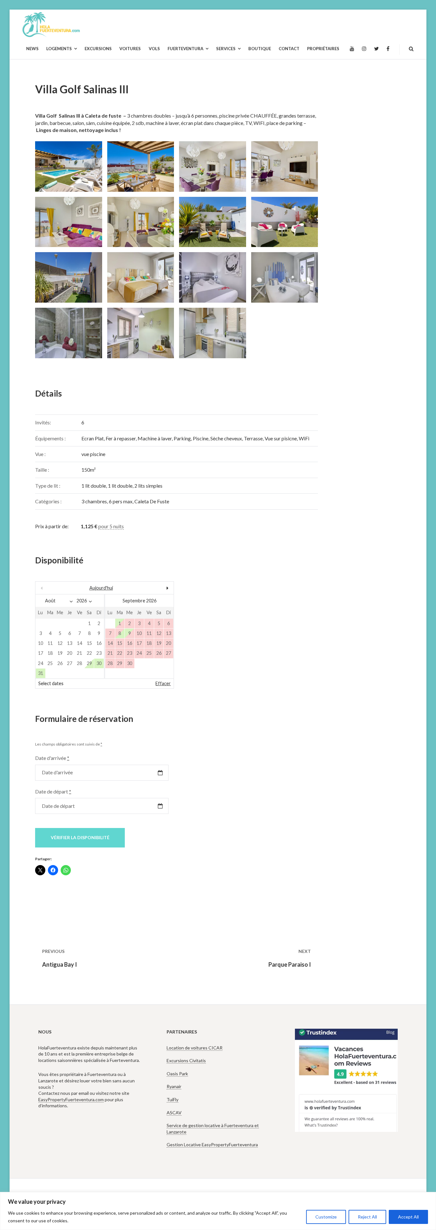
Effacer (163, 683)
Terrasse (253, 438)
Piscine (200, 438)
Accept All (408, 1216)
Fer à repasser (121, 438)
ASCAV (174, 1112)
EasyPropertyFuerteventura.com (71, 1099)
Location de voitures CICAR (194, 1047)
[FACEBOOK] (388, 49)
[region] (218, 1211)
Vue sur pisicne (281, 438)
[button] (66, 166)
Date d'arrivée (52, 758)
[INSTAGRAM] (364, 49)
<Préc (56, 588)
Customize (326, 1216)
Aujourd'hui (101, 588)
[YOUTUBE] (352, 49)
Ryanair (174, 1086)
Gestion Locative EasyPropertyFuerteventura (212, 1144)
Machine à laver (155, 438)
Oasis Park (177, 1073)
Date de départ (53, 791)
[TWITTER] (376, 49)
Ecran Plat (92, 438)
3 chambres (94, 501)
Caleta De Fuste (151, 501)
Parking (182, 438)
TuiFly (172, 1099)
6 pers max (120, 501)
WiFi (304, 438)
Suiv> (153, 588)
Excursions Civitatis (186, 1060)
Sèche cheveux (226, 438)
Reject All (367, 1216)
